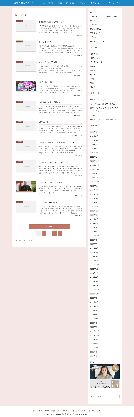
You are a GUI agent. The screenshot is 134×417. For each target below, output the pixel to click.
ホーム (92, 12)
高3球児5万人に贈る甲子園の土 (102, 104)
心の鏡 (92, 115)
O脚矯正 (93, 25)
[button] (117, 396)
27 (55, 233)
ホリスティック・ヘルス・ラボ (104, 16)
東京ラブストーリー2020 (100, 100)
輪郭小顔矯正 (95, 29)
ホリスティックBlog (98, 41)
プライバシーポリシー (99, 37)
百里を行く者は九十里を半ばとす (103, 119)
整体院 (92, 21)
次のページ (49, 227)
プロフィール (95, 33)
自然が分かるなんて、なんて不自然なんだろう (104, 109)
